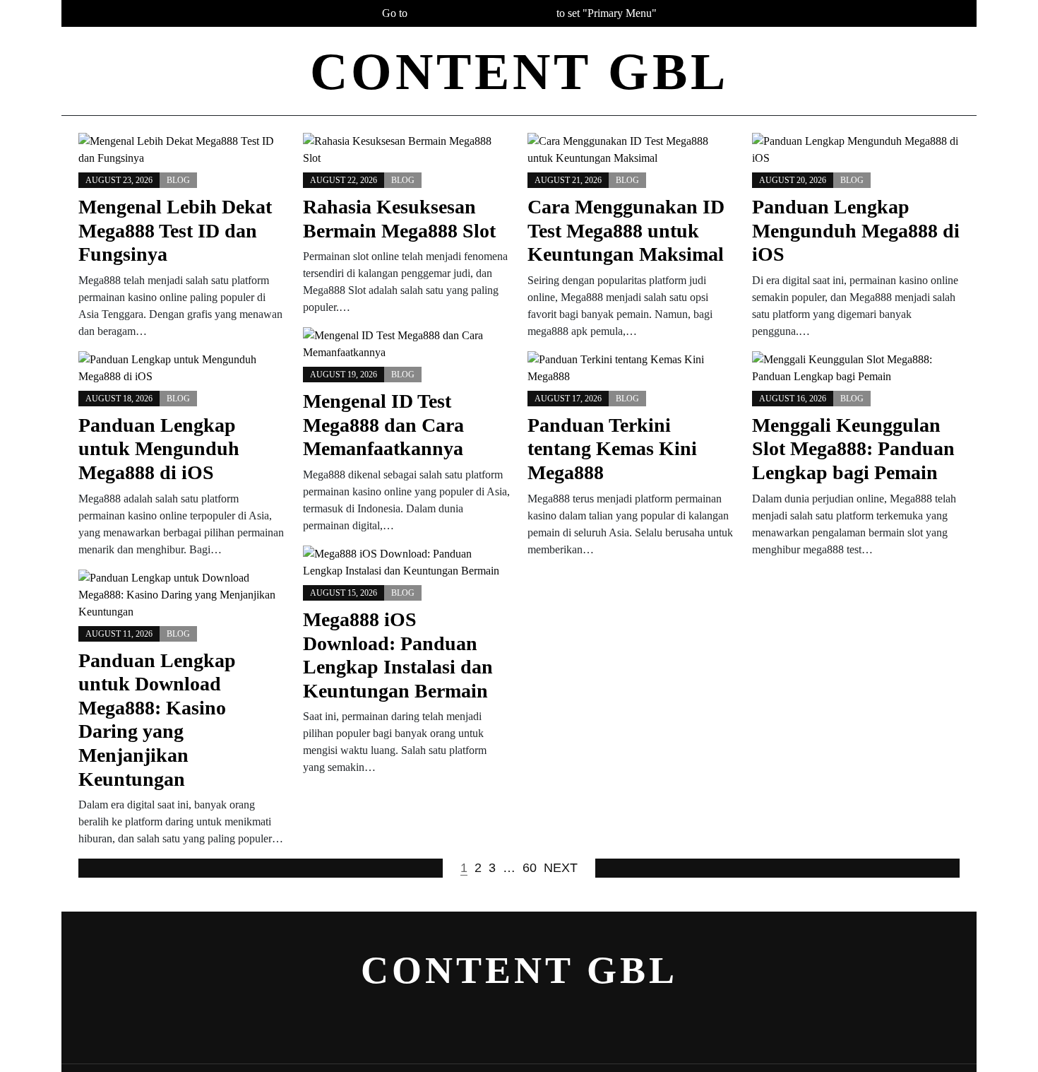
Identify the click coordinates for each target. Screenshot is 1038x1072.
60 (530, 868)
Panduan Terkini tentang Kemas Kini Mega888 (612, 448)
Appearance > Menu (482, 13)
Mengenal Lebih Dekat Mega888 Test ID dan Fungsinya (175, 230)
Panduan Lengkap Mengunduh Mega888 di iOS (856, 230)
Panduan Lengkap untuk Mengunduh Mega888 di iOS (158, 448)
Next (561, 868)
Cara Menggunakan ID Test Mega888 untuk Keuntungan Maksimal (625, 230)
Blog (178, 180)
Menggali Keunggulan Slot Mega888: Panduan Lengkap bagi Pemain (853, 448)
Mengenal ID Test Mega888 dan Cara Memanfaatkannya (383, 424)
